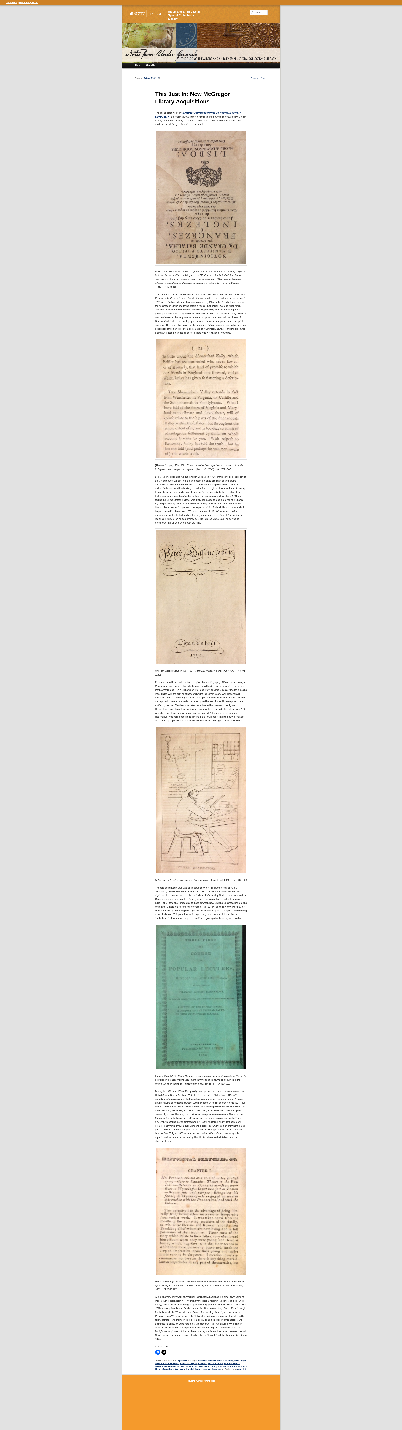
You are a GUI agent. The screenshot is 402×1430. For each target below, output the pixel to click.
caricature (206, 1369)
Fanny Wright (240, 1360)
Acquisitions (181, 1360)
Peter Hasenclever (232, 1363)
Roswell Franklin (171, 1366)
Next (264, 77)
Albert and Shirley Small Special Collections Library (184, 15)
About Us (150, 65)
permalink (241, 1369)
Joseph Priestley (215, 1363)
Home (138, 65)
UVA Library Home (28, 2)
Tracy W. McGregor (220, 1366)
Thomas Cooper (186, 1366)
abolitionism (195, 1369)
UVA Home (11, 2)
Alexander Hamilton (207, 1360)
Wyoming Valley (182, 1369)
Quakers (159, 1366)
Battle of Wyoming (225, 1360)
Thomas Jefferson (203, 1366)
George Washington (188, 1363)
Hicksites (202, 1363)
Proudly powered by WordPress (201, 1380)
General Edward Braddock (167, 1363)
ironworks (216, 1369)
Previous (253, 77)
